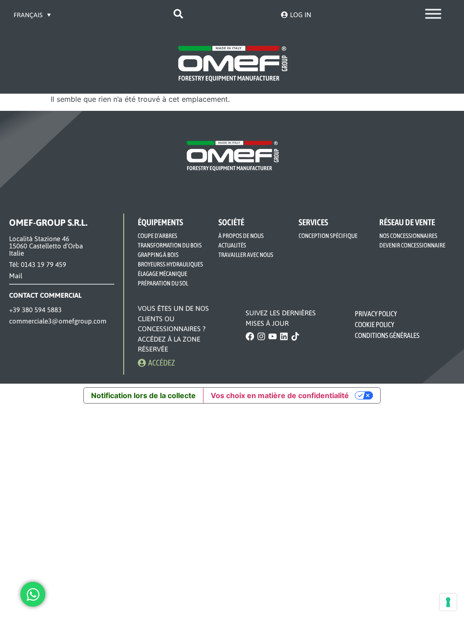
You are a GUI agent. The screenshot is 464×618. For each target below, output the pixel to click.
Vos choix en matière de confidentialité (280, 395)
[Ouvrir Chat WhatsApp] (32, 594)
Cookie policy (374, 324)
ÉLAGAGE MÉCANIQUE (162, 273)
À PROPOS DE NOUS (241, 235)
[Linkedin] (284, 336)
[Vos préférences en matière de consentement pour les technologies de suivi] (448, 602)
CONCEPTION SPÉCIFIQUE (328, 235)
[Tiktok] (295, 336)
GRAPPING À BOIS (158, 254)
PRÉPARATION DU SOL (163, 283)
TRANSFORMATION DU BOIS (170, 245)
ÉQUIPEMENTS (160, 222)
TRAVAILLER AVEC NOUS (245, 254)
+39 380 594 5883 (35, 310)
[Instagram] (261, 336)
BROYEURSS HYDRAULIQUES (170, 264)
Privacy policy (376, 313)
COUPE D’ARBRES (157, 235)
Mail (15, 276)
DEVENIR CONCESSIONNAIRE (412, 245)
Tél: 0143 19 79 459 (37, 264)
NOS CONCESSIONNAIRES (408, 235)
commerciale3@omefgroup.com (57, 321)
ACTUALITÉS (232, 245)
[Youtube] (272, 336)
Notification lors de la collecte (143, 395)
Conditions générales (387, 335)
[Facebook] (250, 336)
